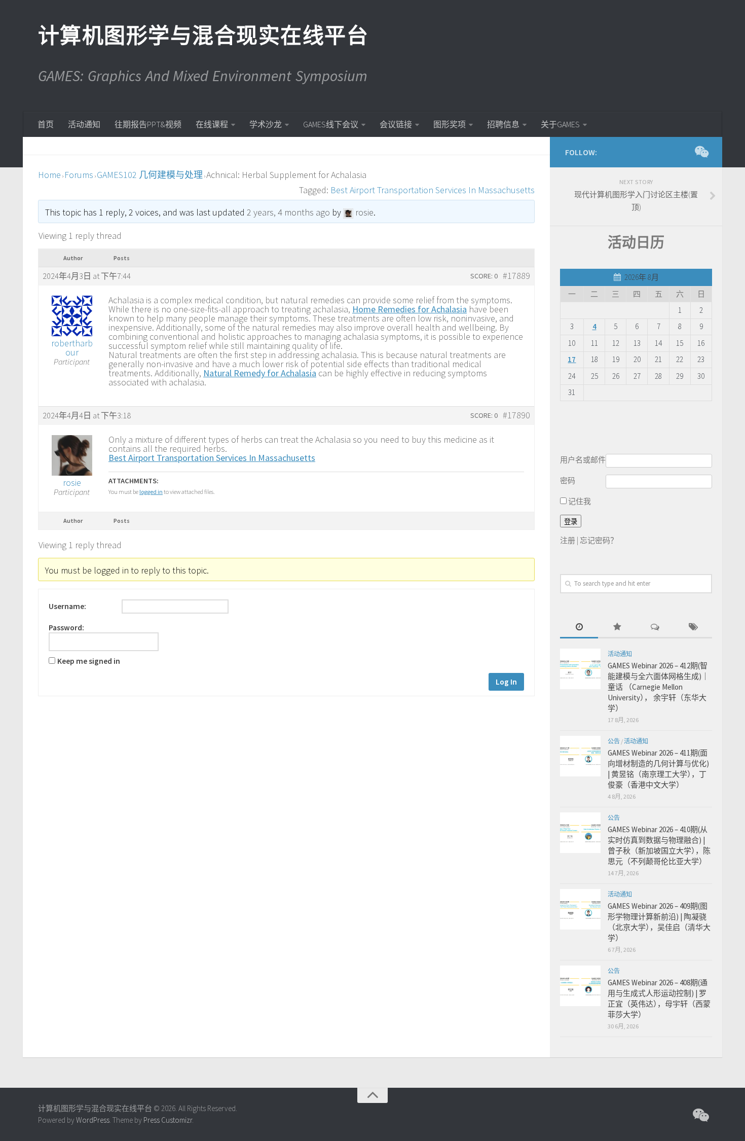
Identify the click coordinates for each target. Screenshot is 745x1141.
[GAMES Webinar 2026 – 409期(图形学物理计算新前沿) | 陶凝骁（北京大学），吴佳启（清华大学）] (580, 909)
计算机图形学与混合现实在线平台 (202, 35)
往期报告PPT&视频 (148, 124)
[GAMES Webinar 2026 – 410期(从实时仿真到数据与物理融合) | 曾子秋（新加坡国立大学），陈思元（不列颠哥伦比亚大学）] (580, 832)
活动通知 (84, 124)
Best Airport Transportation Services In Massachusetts (432, 190)
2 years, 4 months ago (288, 212)
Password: (66, 627)
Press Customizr (167, 1120)
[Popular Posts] (617, 627)
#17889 (516, 275)
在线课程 (212, 124)
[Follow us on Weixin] (701, 152)
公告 (614, 741)
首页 (46, 124)
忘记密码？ (599, 540)
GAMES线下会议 (330, 124)
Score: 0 (484, 275)
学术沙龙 (265, 124)
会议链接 (396, 124)
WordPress (92, 1120)
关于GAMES (560, 124)
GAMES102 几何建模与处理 (150, 175)
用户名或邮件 (583, 460)
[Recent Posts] (579, 627)
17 (572, 359)
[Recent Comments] (655, 627)
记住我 (579, 501)
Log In (506, 682)
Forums (78, 175)
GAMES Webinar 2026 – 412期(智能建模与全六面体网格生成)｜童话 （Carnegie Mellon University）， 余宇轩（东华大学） (658, 687)
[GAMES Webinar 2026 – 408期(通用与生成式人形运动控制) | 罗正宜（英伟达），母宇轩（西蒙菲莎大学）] (580, 986)
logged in (151, 491)
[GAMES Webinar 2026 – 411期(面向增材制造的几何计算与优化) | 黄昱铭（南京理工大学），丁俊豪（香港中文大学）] (580, 756)
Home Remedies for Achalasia (409, 309)
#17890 (516, 415)
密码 (567, 480)
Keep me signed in (88, 661)
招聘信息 (503, 124)
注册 (567, 540)
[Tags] (693, 627)
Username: (67, 606)
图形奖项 (449, 124)
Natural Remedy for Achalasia (259, 373)
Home (49, 175)
